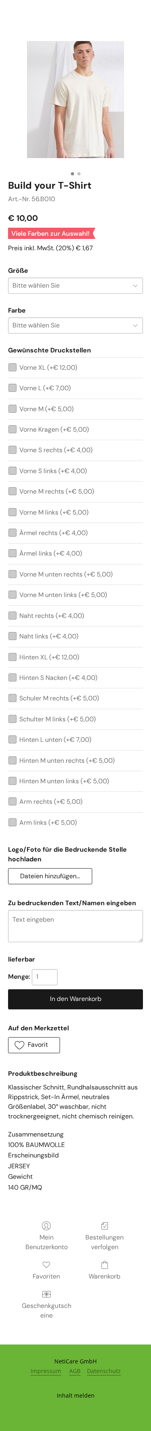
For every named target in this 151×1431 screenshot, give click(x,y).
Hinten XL (49, 657)
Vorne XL (48, 367)
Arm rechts (51, 801)
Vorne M (46, 409)
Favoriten (46, 1276)
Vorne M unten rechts (66, 574)
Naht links (49, 636)
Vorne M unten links (63, 595)
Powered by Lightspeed (75, 1409)
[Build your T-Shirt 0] (75, 99)
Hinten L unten (55, 739)
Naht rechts (51, 616)
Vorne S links (53, 471)
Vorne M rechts (56, 491)
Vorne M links (54, 512)
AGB (75, 1371)
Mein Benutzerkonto (46, 1242)
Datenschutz (104, 1371)
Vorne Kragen (54, 429)
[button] (50, 876)
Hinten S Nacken (58, 677)
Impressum (46, 1371)
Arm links (48, 822)
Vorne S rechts (56, 450)
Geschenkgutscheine (46, 1310)
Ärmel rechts (53, 533)
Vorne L (45, 388)
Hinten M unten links (64, 781)
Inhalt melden (76, 1395)
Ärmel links (50, 553)
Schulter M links (57, 719)
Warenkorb (104, 1276)
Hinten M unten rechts (67, 760)
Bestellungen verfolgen (104, 1242)
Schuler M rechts (59, 698)
